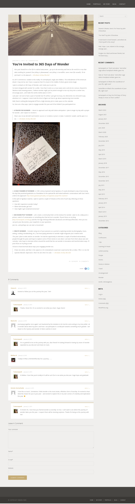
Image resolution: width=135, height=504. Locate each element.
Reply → (87, 288)
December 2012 (104, 221)
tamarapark (33, 61)
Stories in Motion (104, 264)
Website (10, 468)
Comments (104, 303)
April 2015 (102, 194)
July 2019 (101, 145)
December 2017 (104, 168)
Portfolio (97, 4)
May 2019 (102, 150)
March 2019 (102, 159)
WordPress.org (103, 308)
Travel (100, 269)
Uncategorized (103, 273)
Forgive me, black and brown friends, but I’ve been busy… (112, 54)
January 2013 (103, 216)
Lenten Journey (103, 251)
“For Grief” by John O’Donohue (108, 35)
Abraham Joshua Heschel (41, 75)
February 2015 (103, 199)
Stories (101, 260)
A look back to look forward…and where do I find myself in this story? (112, 41)
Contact (122, 4)
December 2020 (104, 123)
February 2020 (103, 137)
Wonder (75, 261)
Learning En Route (104, 246)
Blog (114, 4)
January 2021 (103, 119)
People (101, 255)
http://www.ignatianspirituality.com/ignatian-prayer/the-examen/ (47, 196)
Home (89, 4)
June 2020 (102, 128)
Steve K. (14, 288)
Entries (102, 299)
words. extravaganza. (105, 282)
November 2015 (104, 181)
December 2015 (104, 176)
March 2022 (102, 110)
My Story (106, 4)
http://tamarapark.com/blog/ (22, 220)
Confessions (102, 238)
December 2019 (104, 141)
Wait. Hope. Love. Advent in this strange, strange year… (111, 48)
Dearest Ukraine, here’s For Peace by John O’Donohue (112, 30)
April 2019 (102, 154)
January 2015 (103, 203)
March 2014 (102, 212)
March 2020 (102, 132)
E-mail (10, 460)
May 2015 (102, 190)
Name (10, 451)
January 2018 (103, 163)
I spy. (100, 242)
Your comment (13, 429)
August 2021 (103, 115)
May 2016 (102, 172)
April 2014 (102, 207)
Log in (100, 294)
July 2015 (101, 185)
